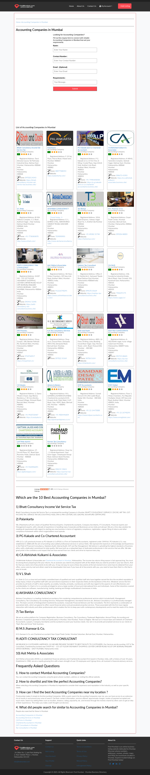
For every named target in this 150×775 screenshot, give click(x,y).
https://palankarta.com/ (56, 176)
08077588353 (60, 171)
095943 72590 (30, 302)
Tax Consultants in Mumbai (26, 728)
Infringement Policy (84, 766)
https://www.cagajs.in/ (117, 298)
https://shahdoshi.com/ (87, 363)
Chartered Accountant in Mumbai (58, 560)
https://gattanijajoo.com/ (26, 472)
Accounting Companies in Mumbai (34, 22)
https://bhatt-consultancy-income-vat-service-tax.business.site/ (27, 182)
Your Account (50, 756)
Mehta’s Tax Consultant (87, 265)
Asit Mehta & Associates (56, 265)
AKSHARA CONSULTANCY (58, 209)
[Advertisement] (75, 108)
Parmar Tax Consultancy (56, 442)
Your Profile (49, 761)
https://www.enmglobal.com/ (119, 417)
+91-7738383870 (31, 236)
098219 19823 (61, 469)
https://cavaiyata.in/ (34, 417)
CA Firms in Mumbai (24, 720)
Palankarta (51, 148)
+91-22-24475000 (93, 410)
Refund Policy (82, 761)
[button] (59, 217)
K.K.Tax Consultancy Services (58, 331)
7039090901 (60, 236)
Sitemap (48, 766)
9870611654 (91, 358)
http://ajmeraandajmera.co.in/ (58, 419)
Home (71, 6)
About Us (80, 6)
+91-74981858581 (93, 180)
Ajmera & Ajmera (53, 385)
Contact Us (91, 6)
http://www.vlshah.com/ (26, 241)
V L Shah (20, 209)
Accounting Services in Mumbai (28, 718)
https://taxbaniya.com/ (86, 239)
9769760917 (30, 356)
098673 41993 (121, 175)
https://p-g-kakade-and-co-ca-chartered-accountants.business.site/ (90, 184)
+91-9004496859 (62, 415)
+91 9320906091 (31, 467)
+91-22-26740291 (123, 413)
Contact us (49, 747)
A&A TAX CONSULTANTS (118, 331)
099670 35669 (91, 291)
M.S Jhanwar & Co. (115, 209)
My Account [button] (106, 6)
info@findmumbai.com (22, 762)
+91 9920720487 (31, 415)
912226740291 (61, 291)
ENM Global (113, 385)
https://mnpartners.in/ (25, 361)
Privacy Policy (82, 756)
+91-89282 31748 (93, 234)
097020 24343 (30, 178)
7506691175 (121, 293)
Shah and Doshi (84, 331)
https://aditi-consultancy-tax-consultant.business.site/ (26, 306)
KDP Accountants (85, 385)
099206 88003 (121, 234)
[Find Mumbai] (24, 6)
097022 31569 (61, 358)
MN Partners (22, 331)
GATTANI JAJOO (23, 442)
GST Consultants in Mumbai (26, 725)
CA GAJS (111, 265)
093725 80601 (121, 356)
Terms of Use (82, 751)
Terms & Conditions (84, 747)
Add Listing (125, 6)
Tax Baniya (82, 209)
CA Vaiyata (21, 385)
